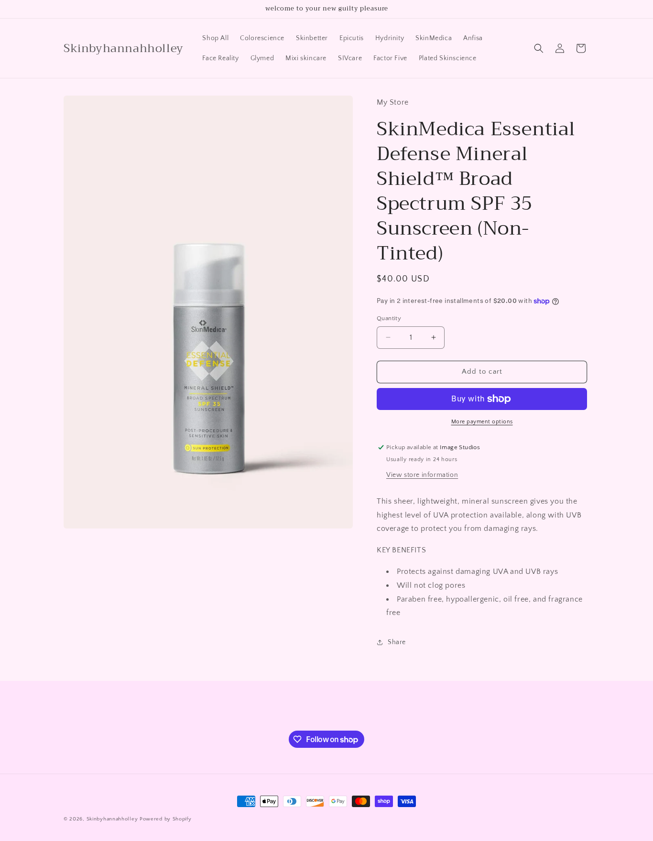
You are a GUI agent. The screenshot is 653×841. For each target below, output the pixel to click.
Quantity (389, 318)
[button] (538, 48)
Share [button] (397, 642)
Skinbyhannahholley (113, 819)
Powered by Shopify (166, 819)
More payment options (482, 422)
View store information (422, 475)
